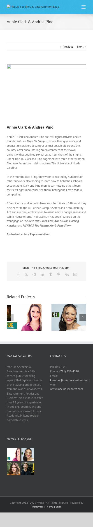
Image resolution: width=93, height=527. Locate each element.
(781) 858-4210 (69, 371)
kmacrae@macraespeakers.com (69, 380)
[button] (10, 317)
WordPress (37, 506)
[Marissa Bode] (28, 454)
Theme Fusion (53, 506)
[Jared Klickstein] (28, 469)
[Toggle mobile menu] (83, 7)
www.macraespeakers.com (66, 389)
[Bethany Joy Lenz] (13, 469)
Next (80, 47)
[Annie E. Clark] (13, 454)
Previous (68, 47)
